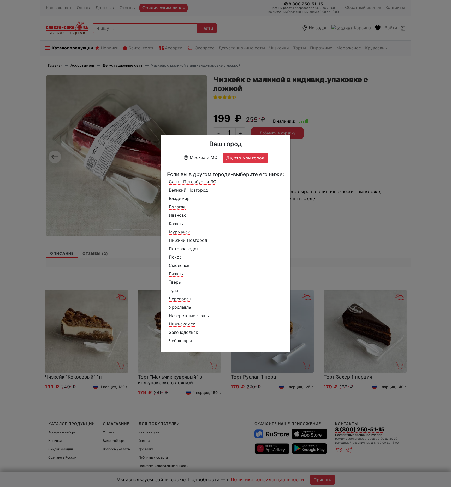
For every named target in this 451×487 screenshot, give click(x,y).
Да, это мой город (245, 158)
